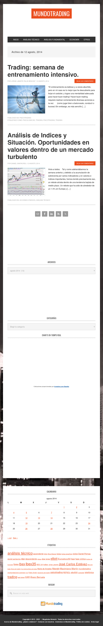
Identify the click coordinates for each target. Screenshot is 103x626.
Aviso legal (95, 622)
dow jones (46, 559)
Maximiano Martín (69, 568)
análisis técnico (20, 553)
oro (27, 573)
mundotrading (85, 568)
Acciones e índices (27, 200)
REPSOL (66, 572)
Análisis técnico (43, 200)
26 (26, 528)
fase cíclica (80, 558)
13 (39, 518)
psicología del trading (33, 120)
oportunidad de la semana (16, 573)
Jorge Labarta (53, 564)
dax (23, 558)
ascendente (38, 553)
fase (73, 558)
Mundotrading (51, 13)
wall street (21, 577)
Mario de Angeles (44, 568)
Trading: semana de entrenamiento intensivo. (43, 71)
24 (89, 523)
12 (26, 518)
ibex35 (31, 563)
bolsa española (67, 554)
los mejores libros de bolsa (29, 569)
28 (51, 528)
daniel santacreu (14, 559)
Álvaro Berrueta (37, 577)
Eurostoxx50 (64, 558)
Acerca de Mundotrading (13, 622)
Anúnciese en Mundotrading (65, 622)
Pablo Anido (33, 573)
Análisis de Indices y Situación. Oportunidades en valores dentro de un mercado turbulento (50, 146)
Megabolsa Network (49, 619)
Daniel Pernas (84, 553)
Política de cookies (83, 622)
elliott (54, 558)
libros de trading (16, 569)
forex (16, 564)
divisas (39, 559)
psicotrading (49, 120)
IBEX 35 (40, 564)
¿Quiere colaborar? (30, 622)
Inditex (45, 564)
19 (26, 523)
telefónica (89, 572)
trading (59, 120)
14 (51, 518)
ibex (22, 563)
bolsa (59, 554)
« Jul (9, 538)
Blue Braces (52, 554)
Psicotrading (25, 118)
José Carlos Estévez (73, 564)
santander (81, 573)
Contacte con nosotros (46, 622)
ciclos (75, 553)
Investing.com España (61, 386)
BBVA (45, 554)
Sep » (15, 538)
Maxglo (56, 568)
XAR (27, 577)
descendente (31, 558)
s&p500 (74, 572)
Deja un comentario (84, 81)
